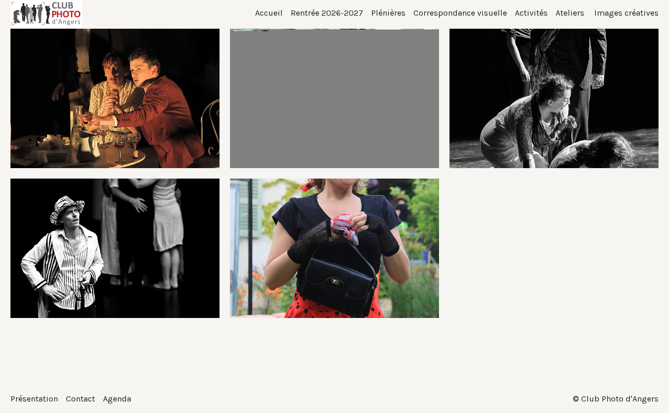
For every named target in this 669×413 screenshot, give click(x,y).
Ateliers (570, 13)
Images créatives (625, 13)
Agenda (117, 399)
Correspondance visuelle (460, 13)
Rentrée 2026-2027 (327, 13)
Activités (531, 13)
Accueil (269, 13)
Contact (80, 399)
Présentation (34, 399)
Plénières (388, 13)
